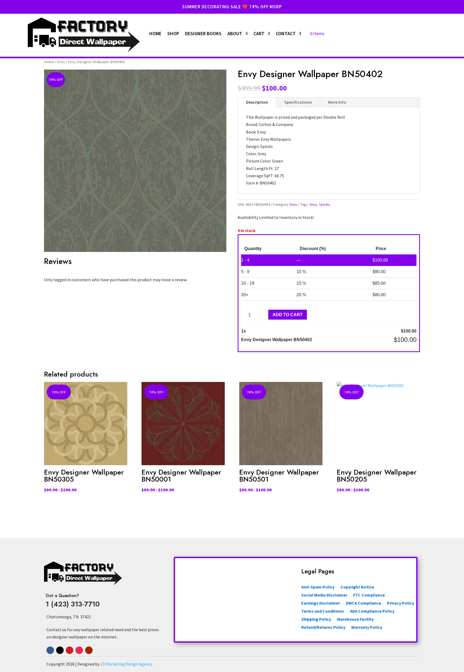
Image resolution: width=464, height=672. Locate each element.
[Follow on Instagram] (79, 650)
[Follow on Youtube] (89, 650)
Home (155, 33)
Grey (313, 204)
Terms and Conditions (322, 611)
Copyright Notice (357, 587)
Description (257, 102)
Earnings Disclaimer (320, 603)
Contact (286, 33)
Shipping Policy (316, 619)
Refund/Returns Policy (323, 627)
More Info (337, 102)
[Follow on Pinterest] (69, 650)
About (234, 33)
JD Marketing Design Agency (126, 664)
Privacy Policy (400, 603)
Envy (61, 61)
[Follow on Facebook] (50, 650)
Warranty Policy (366, 627)
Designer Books (203, 33)
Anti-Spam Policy (318, 587)
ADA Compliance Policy (372, 611)
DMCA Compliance (363, 603)
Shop (173, 33)
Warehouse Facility (355, 619)
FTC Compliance (369, 595)
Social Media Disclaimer (324, 595)
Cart (258, 33)
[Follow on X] (60, 650)
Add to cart (288, 314)
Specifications (298, 102)
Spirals (324, 204)
